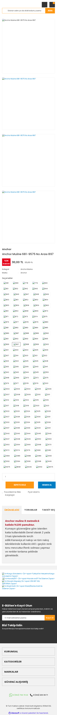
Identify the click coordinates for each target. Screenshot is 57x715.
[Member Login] (44, 4)
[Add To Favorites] (11, 492)
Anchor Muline (27, 269)
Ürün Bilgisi (11, 510)
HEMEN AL (47, 485)
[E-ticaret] (28, 713)
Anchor (6, 249)
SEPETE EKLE (20, 485)
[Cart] (52, 4)
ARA (50, 10)
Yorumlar (30, 509)
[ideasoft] (14, 713)
